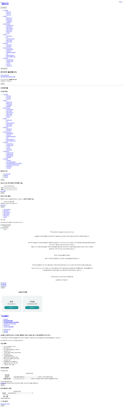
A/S (7, 53)
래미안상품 (9, 40)
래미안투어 (9, 27)
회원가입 (6, 75)
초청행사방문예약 (11, 52)
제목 (2, 189)
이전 (5, 282)
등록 (4, 191)
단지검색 (8, 168)
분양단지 (8, 12)
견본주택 (8, 46)
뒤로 (2, 403)
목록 (5, 284)
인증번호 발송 (49, 376)
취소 (2, 191)
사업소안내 (9, 65)
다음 (2, 285)
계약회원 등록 (4, 76)
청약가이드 (9, 44)
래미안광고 (9, 41)
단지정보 (5, 10)
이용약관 (8, 160)
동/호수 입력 (6, 403)
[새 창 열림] (5, 316)
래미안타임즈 (6, 24)
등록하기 (11, 307)
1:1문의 (8, 62)
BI (6, 37)
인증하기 (33, 378)
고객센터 (5, 58)
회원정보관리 (9, 154)
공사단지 (8, 13)
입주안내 (8, 51)
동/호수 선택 (42, 376)
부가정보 (5, 159)
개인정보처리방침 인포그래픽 (14, 163)
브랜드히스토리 (10, 38)
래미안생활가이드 (11, 56)
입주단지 (8, 15)
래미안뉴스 (9, 31)
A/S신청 (8, 64)
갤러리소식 (9, 19)
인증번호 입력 (7, 378)
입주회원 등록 (11, 76)
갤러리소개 (9, 18)
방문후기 (8, 22)
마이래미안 (6, 151)
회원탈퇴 (8, 157)
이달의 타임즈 (9, 25)
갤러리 (5, 16)
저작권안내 (9, 166)
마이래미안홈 (9, 152)
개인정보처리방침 (11, 162)
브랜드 (5, 34)
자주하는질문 (9, 61)
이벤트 (8, 33)
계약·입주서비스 (7, 48)
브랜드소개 (9, 36)
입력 (4, 383)
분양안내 (5, 43)
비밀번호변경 (9, 156)
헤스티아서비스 (10, 55)
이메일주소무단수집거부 (12, 165)
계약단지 (7, 376)
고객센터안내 (9, 59)
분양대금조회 (9, 49)
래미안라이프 (9, 28)
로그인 (2, 75)
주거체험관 (9, 21)
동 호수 (4, 393)
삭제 (4, 205)
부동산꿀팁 (9, 30)
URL (2, 187)
